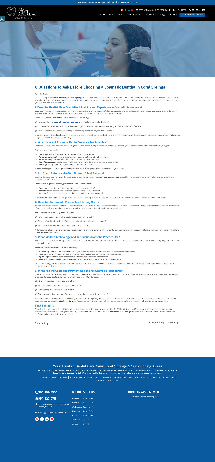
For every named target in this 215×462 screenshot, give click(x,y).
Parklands (62, 377)
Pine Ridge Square (48, 377)
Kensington (107, 377)
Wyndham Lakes (142, 377)
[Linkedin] (129, 10)
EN (99, 14)
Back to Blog (41, 323)
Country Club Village (123, 377)
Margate (100, 380)
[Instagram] (122, 10)
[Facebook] (125, 10)
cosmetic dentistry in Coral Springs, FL (67, 97)
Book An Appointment (192, 14)
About (111, 14)
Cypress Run (168, 377)
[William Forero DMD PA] (21, 12)
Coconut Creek (112, 380)
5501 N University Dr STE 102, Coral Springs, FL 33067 (162, 10)
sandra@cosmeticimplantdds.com (53, 412)
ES (104, 14)
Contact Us (173, 14)
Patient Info (151, 14)
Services (121, 14)
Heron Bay (156, 377)
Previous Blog (156, 322)
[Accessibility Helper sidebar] (2, 19)
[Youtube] (132, 10)
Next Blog (173, 322)
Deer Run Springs (92, 377)
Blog (162, 14)
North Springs (76, 377)
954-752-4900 (198, 10)
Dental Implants (135, 14)
